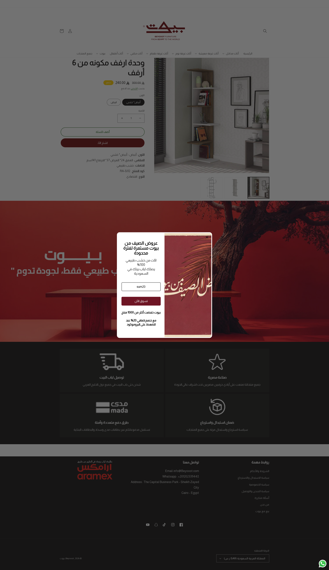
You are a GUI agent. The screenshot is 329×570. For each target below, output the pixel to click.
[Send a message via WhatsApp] (322, 563)
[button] (141, 286)
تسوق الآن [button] (141, 301)
